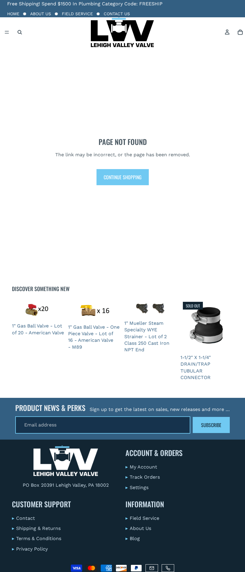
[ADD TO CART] (55, 311)
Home (13, 13)
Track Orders (142, 477)
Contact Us (117, 13)
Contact (23, 518)
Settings (136, 487)
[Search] (19, 32)
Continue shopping (123, 177)
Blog (132, 539)
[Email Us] (152, 568)
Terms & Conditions (36, 539)
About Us (40, 13)
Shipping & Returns (36, 528)
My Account (141, 467)
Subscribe (211, 425)
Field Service (77, 13)
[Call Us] (168, 568)
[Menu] (7, 32)
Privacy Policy (30, 549)
